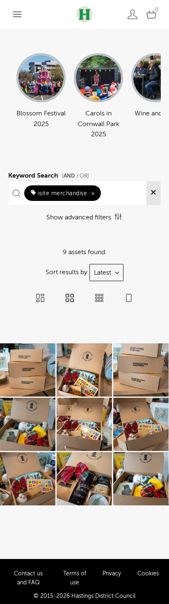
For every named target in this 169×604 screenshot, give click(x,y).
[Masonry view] (40, 298)
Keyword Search (48, 174)
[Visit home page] (84, 14)
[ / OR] (75, 176)
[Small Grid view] (99, 298)
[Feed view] (128, 298)
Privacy (112, 573)
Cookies (148, 573)
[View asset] (27, 370)
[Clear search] (153, 193)
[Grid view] (69, 298)
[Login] (132, 14)
